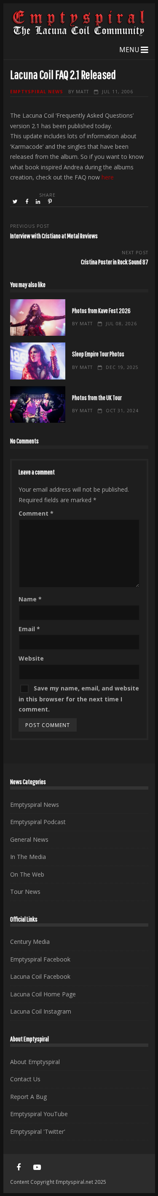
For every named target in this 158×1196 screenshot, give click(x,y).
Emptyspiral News (36, 92)
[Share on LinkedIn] (38, 201)
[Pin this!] (51, 201)
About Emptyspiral (35, 1062)
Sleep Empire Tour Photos (37, 360)
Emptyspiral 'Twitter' (37, 1131)
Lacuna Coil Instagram (40, 1011)
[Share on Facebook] (27, 201)
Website (31, 658)
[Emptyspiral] (79, 34)
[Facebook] (18, 1167)
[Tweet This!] (15, 201)
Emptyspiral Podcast (38, 822)
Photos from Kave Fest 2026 (37, 317)
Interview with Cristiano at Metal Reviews (54, 236)
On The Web (27, 874)
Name (30, 599)
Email (29, 629)
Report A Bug (28, 1097)
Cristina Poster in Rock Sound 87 (114, 262)
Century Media (30, 942)
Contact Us (25, 1079)
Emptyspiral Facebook (40, 959)
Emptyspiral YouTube (39, 1114)
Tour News (25, 892)
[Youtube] (37, 1167)
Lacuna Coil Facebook (40, 976)
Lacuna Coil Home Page (43, 994)
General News (29, 839)
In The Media (28, 857)
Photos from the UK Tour (37, 404)
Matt (82, 92)
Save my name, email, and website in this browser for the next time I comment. (79, 699)
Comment (36, 513)
